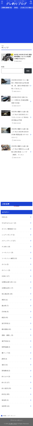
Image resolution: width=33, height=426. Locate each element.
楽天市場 (6, 323)
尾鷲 (5, 300)
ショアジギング (8, 235)
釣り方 (5, 382)
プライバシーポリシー (16, 420)
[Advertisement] (16, 26)
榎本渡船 (6, 329)
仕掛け (5, 276)
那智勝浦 (6, 370)
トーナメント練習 (9, 258)
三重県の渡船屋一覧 (6, 7)
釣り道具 (6, 388)
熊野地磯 (6, 347)
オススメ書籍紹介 (9, 229)
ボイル (5, 264)
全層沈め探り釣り (9, 282)
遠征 (5, 365)
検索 (2, 67)
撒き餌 (5, 305)
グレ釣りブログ (16, 3)
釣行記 (16, 7)
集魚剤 (5, 400)
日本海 (5, 311)
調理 (4, 359)
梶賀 (5, 317)
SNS (4, 217)
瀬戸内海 (6, 341)
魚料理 (5, 406)
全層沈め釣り (7, 288)
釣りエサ (6, 376)
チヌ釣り (6, 246)
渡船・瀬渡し (7, 335)
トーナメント (7, 252)
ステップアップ (8, 241)
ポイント (6, 270)
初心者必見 (7, 294)
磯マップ (6, 353)
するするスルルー (9, 223)
